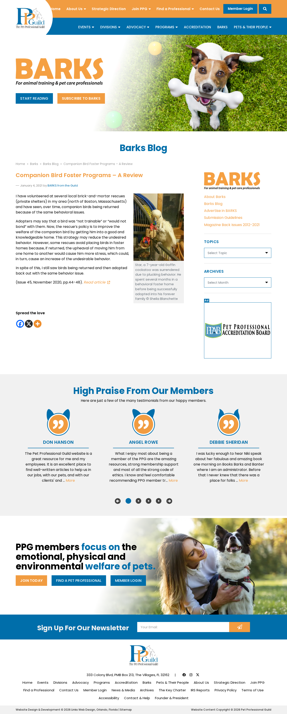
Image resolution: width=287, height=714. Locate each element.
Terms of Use (252, 690)
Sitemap (126, 710)
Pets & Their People (251, 27)
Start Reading (34, 98)
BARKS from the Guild (63, 185)
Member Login (240, 8)
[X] (29, 324)
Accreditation (197, 27)
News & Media (123, 690)
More (70, 480)
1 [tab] (128, 501)
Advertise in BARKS (220, 210)
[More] (37, 324)
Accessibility (109, 698)
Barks (222, 27)
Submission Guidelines (223, 217)
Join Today (31, 580)
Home (55, 9)
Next (169, 501)
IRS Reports (200, 690)
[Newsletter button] (239, 627)
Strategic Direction (109, 9)
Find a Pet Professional (79, 580)
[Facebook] (20, 324)
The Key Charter (172, 690)
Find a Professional (173, 9)
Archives (147, 690)
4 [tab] (159, 501)
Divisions (108, 27)
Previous (118, 501)
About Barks (215, 196)
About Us (74, 9)
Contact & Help (137, 698)
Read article (94, 282)
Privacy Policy (226, 690)
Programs (164, 27)
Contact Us (210, 9)
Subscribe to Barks (81, 98)
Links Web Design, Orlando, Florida (94, 710)
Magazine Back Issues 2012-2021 (232, 224)
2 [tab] (138, 501)
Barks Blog (213, 203)
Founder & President (172, 698)
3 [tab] (148, 501)
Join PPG (139, 9)
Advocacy (136, 27)
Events (84, 27)
